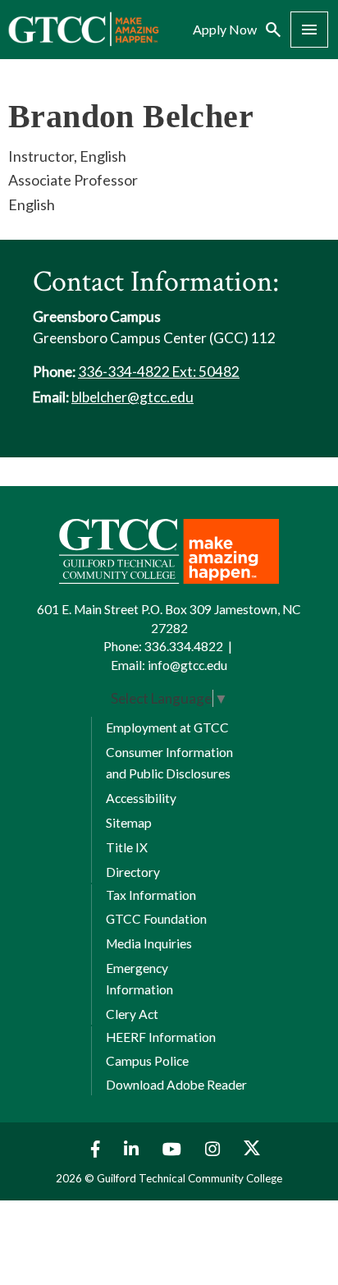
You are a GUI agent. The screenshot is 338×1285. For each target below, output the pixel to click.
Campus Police (147, 1060)
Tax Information (151, 895)
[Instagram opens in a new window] (214, 1149)
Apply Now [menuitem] (225, 29)
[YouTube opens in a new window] (173, 1149)
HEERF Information (161, 1037)
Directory (133, 872)
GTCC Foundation (156, 918)
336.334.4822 (183, 646)
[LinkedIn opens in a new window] (133, 1149)
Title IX (127, 847)
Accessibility (141, 798)
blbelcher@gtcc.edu (132, 397)
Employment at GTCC (167, 727)
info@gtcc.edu (187, 665)
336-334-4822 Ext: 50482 (159, 371)
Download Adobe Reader (176, 1084)
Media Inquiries (149, 943)
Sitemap (129, 822)
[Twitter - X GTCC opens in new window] (252, 1149)
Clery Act (132, 1014)
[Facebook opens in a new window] (91, 1149)
